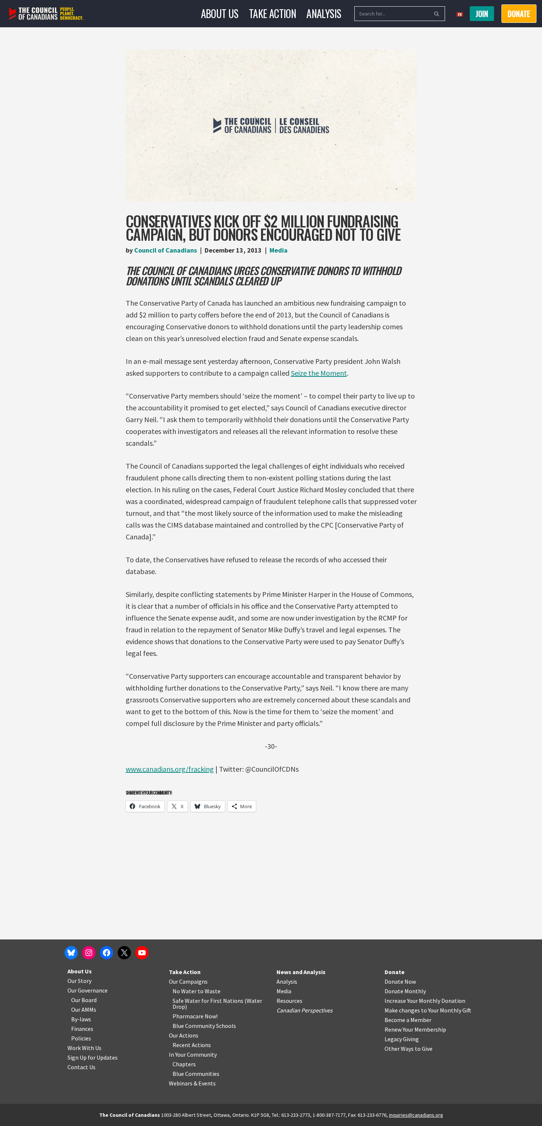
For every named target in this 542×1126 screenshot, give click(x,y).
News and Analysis (301, 972)
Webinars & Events (192, 1083)
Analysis (323, 13)
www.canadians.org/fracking (170, 769)
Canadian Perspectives (305, 1010)
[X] (124, 952)
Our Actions (183, 1035)
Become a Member (408, 1020)
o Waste (210, 991)
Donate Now (400, 981)
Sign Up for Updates (92, 1057)
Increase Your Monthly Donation (425, 1000)
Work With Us (84, 1048)
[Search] (436, 13)
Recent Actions (192, 1045)
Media (279, 250)
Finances (82, 1028)
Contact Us (81, 1067)
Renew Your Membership (415, 1029)
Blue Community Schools (204, 1025)
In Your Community (193, 1054)
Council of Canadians (165, 250)
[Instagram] (88, 952)
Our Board (84, 1000)
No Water (185, 991)
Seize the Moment (319, 373)
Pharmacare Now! (195, 1016)
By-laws (81, 1019)
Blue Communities (196, 1073)
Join (482, 13)
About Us (220, 13)
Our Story (79, 980)
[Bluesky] (71, 952)
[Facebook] (106, 952)
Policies (81, 1038)
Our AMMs (83, 1009)
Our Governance (87, 990)
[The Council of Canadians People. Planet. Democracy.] (46, 13)
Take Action (272, 13)
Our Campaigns (188, 981)
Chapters (184, 1064)
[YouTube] (142, 952)
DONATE (519, 13)
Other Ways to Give (408, 1048)
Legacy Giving (402, 1039)
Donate (394, 972)
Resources (289, 1000)
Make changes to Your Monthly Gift (428, 1010)
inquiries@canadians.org (416, 1115)
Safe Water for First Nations (208, 1000)
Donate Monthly (405, 991)
